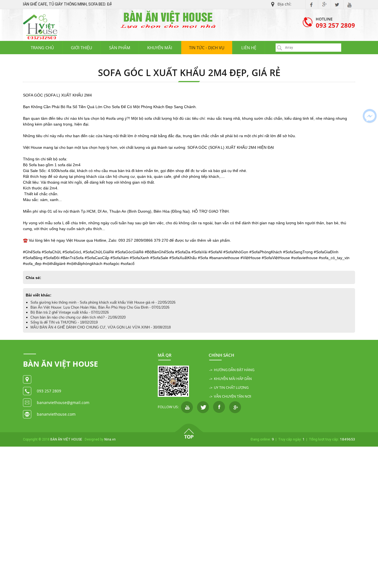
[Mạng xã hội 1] (187, 406)
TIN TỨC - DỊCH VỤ (206, 47)
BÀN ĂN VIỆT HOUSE (66, 439)
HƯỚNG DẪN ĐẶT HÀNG (234, 369)
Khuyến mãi (159, 47)
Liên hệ (248, 47)
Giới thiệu (81, 47)
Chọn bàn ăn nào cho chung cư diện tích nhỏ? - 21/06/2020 (78, 317)
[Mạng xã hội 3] (219, 406)
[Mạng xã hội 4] (235, 406)
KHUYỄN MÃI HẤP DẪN (233, 378)
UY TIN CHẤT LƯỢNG (231, 387)
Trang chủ (42, 47)
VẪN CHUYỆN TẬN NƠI (232, 396)
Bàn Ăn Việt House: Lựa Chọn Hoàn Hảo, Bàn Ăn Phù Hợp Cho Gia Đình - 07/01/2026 (99, 307)
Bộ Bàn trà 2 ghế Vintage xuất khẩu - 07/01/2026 (69, 312)
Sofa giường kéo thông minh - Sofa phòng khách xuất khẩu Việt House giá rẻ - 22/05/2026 (102, 302)
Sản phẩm (119, 47)
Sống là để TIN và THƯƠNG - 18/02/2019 (64, 322)
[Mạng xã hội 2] (203, 406)
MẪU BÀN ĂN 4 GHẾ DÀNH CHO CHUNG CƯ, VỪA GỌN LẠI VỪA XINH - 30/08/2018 (100, 327)
